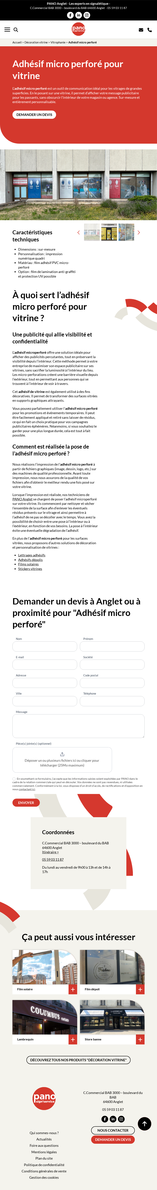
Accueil (17, 42)
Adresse (21, 675)
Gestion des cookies (44, 1177)
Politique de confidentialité (44, 1165)
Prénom (88, 638)
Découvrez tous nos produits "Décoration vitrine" (78, 1060)
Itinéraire (49, 852)
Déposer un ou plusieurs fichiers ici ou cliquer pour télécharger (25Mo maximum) (62, 762)
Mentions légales (44, 1152)
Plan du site (44, 1158)
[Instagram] (86, 15)
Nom (19, 638)
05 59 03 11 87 (117, 8)
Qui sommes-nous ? (44, 1133)
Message (21, 712)
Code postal (90, 675)
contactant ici (27, 789)
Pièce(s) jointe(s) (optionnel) (34, 743)
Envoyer (26, 803)
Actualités (44, 1139)
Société (88, 657)
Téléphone (89, 693)
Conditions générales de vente (44, 1171)
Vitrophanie (58, 42)
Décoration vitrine (36, 42)
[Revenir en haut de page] (144, 1124)
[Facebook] (70, 15)
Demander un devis (34, 114)
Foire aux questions (44, 1145)
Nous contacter (112, 1130)
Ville (19, 693)
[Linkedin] (78, 15)
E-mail (20, 657)
